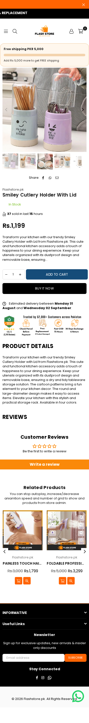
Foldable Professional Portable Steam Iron (67, 563)
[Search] (14, 31)
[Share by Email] (57, 177)
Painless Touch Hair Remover (23, 563)
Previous (6, 110)
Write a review (45, 464)
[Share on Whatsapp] (50, 177)
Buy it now (44, 288)
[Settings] (71, 31)
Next (83, 110)
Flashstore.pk (13, 189)
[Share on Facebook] (43, 177)
